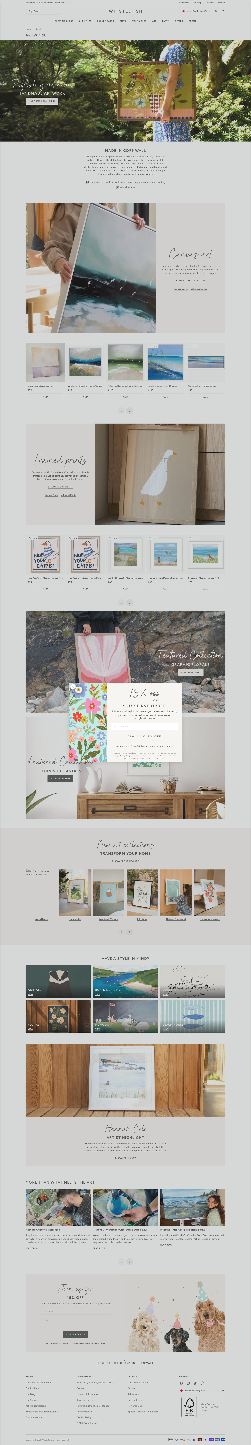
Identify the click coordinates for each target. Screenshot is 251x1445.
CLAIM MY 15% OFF (144, 736)
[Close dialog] (72, 686)
